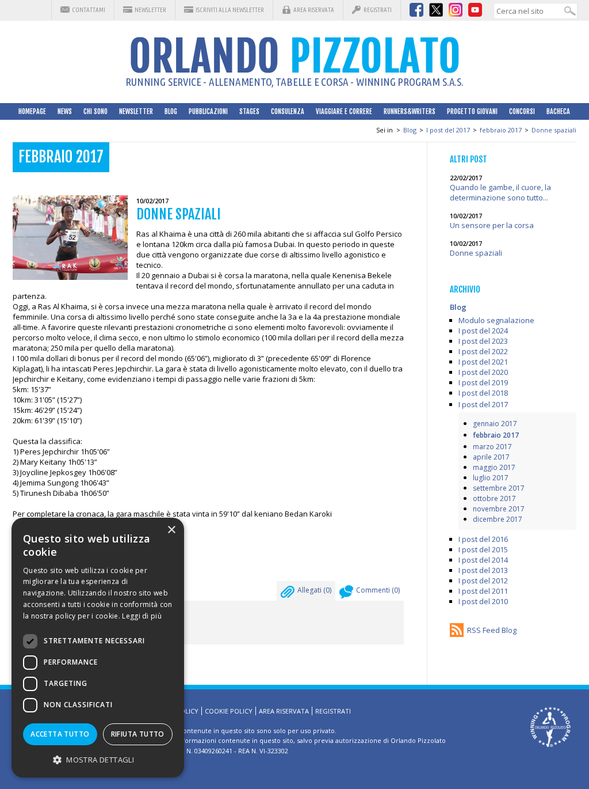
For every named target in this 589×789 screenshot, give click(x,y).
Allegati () (314, 590)
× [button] (171, 530)
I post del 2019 (483, 382)
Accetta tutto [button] (59, 734)
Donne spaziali (553, 130)
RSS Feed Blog (492, 630)
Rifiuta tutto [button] (138, 734)
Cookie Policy (229, 711)
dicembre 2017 (497, 519)
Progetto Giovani (472, 111)
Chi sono (95, 111)
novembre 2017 (499, 509)
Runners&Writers (409, 111)
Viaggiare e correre (344, 111)
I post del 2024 (483, 330)
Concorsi (522, 111)
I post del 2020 (483, 372)
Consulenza (287, 111)
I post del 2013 (483, 570)
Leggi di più (142, 616)
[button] (98, 759)
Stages (249, 111)
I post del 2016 (483, 539)
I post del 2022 (483, 351)
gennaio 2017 (495, 423)
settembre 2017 (499, 488)
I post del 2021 (483, 361)
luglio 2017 (490, 478)
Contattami (88, 9)
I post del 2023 (483, 341)
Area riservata (313, 9)
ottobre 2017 (494, 498)
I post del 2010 (483, 601)
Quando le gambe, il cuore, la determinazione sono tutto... (500, 192)
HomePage (32, 111)
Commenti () (378, 590)
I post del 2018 (483, 393)
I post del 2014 (483, 560)
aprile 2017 (491, 457)
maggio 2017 (494, 467)
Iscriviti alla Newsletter (230, 9)
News (65, 111)
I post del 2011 (483, 591)
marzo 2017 (492, 447)
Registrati (378, 9)
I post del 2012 (483, 580)
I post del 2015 (483, 549)
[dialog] (98, 647)
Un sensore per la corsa (492, 225)
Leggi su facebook (65, 558)
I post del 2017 (448, 130)
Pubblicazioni (208, 111)
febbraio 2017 (501, 130)
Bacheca (558, 111)
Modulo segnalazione (496, 320)
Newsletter (150, 9)
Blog (171, 111)
